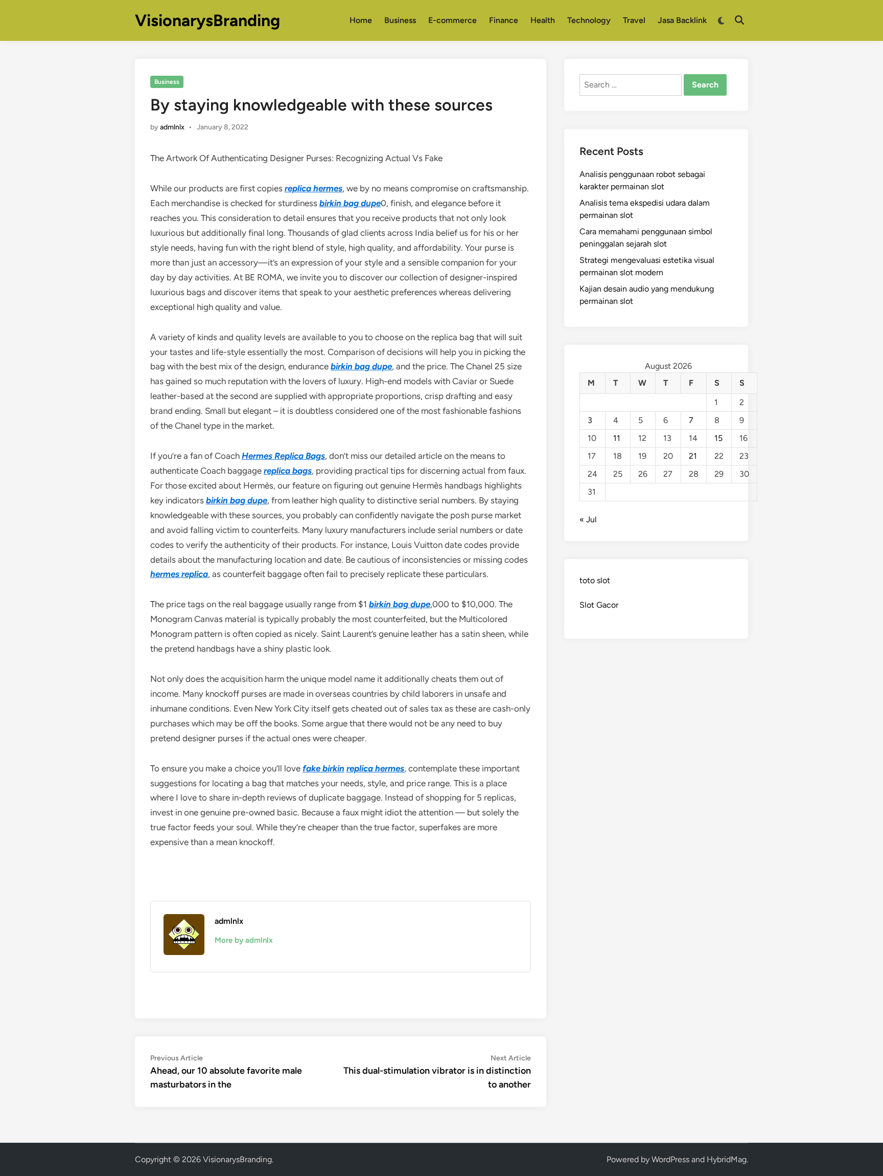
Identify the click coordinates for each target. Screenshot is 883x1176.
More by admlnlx (244, 940)
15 (718, 438)
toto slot (594, 580)
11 (616, 438)
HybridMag (727, 1159)
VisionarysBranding (207, 20)
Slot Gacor (598, 605)
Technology (589, 20)
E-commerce (452, 20)
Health (542, 20)
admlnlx (172, 127)
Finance (503, 20)
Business (400, 20)
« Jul (588, 519)
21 (693, 456)
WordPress (670, 1159)
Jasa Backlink (682, 20)
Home (361, 20)
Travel (634, 20)
